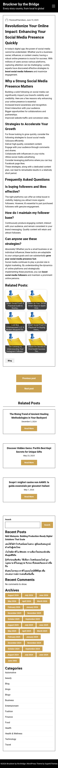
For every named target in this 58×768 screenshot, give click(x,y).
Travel (8, 744)
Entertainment (11, 706)
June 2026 (43, 595)
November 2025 (34, 613)
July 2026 (29, 595)
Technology (10, 739)
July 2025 (29, 625)
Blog (10, 361)
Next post (29, 388)
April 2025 (26, 631)
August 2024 (13, 655)
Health (8, 728)
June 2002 (12, 661)
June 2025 (43, 625)
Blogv (8, 694)
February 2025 (14, 637)
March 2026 (42, 601)
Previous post (29, 378)
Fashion (9, 711)
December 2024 (14, 643)
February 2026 (14, 607)
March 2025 (42, 631)
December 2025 (14, 613)
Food (7, 722)
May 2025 (12, 631)
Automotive (10, 672)
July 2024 (29, 655)
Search (8, 519)
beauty (8, 678)
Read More (29, 428)
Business (9, 700)
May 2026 (12, 601)
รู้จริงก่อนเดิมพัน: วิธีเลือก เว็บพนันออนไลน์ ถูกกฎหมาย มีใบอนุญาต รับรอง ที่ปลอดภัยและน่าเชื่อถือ (28, 563)
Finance (9, 717)
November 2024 (34, 643)
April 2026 (26, 601)
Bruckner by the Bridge (21, 4)
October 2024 (13, 649)
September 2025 (32, 619)
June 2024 (43, 655)
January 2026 (32, 607)
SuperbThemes (51, 764)
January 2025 (32, 637)
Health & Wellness (13, 733)
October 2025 (13, 619)
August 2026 (13, 595)
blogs (7, 689)
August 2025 (13, 625)
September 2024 (32, 649)
